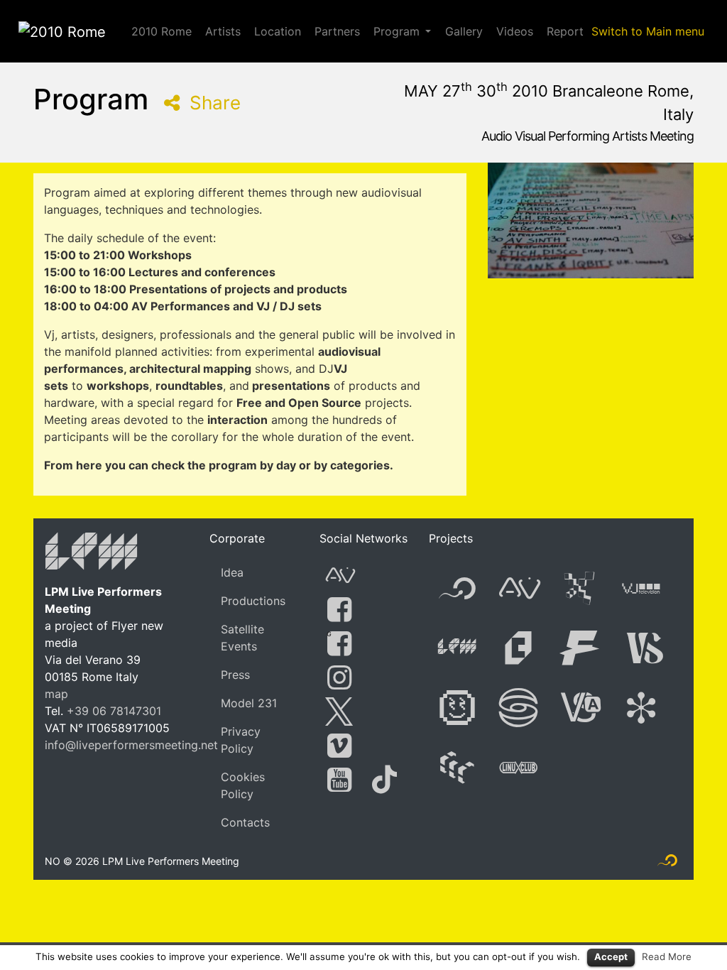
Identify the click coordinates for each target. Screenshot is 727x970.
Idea (232, 572)
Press (235, 674)
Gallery (464, 31)
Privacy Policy (241, 740)
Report (565, 31)
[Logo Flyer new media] (667, 863)
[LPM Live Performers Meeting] (92, 554)
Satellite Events (242, 637)
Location (277, 31)
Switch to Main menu (647, 31)
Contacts (245, 822)
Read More (667, 956)
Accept (611, 956)
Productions (253, 601)
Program (396, 31)
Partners (337, 31)
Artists (223, 31)
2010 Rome (161, 31)
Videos (514, 31)
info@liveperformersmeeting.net (131, 745)
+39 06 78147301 (114, 711)
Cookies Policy (243, 785)
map (56, 694)
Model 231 (249, 703)
